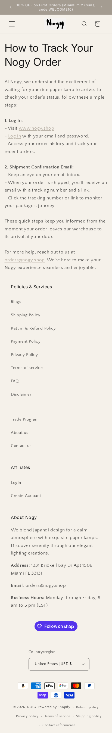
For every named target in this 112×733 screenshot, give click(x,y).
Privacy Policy (24, 354)
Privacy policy (27, 716)
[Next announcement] (102, 7)
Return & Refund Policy (33, 328)
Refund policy (87, 707)
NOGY (32, 707)
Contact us (21, 445)
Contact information (59, 725)
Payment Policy (26, 341)
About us (19, 432)
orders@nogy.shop (25, 260)
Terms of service (27, 367)
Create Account (26, 495)
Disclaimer (21, 394)
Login (16, 482)
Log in (14, 136)
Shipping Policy (26, 315)
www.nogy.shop (36, 128)
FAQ (15, 381)
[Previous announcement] (11, 7)
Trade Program (25, 419)
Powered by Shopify (54, 707)
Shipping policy (89, 716)
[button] (11, 23)
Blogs (16, 301)
